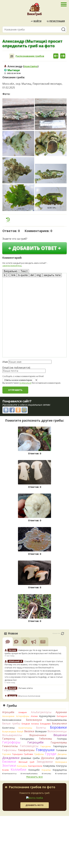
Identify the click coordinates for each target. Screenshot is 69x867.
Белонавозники (11, 719)
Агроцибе (8, 712)
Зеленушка (61, 761)
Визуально (10, 271)
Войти (37, 21)
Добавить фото (34, 805)
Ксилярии (61, 773)
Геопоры (62, 738)
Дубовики (61, 758)
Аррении (61, 712)
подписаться (25, 383)
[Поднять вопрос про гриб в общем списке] (8, 219)
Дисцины (62, 754)
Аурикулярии (47, 716)
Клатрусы (61, 765)
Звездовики (45, 762)
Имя (5, 362)
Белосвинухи (34, 720)
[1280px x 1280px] (18, 114)
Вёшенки (60, 735)
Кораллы (46, 769)
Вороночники (37, 735)
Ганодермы (27, 738)
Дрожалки (47, 758)
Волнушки (41, 731)
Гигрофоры (11, 742)
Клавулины (49, 765)
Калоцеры (22, 765)
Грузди (50, 754)
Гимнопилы (10, 746)
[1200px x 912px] (51, 199)
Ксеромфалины (29, 773)
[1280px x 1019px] (51, 143)
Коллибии (18, 769)
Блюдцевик (45, 723)
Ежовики (9, 761)
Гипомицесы (29, 746)
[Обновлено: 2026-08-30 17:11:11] (62, 633)
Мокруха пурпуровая (29, 696)
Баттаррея (62, 716)
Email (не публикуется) (16, 367)
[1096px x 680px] (51, 173)
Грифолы (39, 754)
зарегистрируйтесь (12, 265)
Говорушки (45, 750)
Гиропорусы (60, 746)
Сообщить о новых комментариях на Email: (23, 376)
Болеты (41, 727)
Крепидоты (9, 773)
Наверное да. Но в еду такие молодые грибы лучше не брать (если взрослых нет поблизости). (33, 652)
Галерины (8, 738)
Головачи (61, 750)
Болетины (8, 727)
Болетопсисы (25, 727)
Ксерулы (46, 773)
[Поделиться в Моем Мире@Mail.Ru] (24, 410)
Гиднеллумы (59, 742)
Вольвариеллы (12, 735)
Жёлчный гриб (26, 762)
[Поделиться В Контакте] (6, 410)
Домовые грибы (30, 758)
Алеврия (22, 712)
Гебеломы (45, 738)
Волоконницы (57, 731)
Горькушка (17, 754)
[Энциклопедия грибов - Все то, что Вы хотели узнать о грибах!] (34, 10)
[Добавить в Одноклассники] (18, 410)
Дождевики (10, 758)
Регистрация (57, 21)
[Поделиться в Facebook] (12, 410)
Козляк (5, 770)
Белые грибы (11, 723)
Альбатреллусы (41, 712)
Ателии (34, 716)
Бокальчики (59, 723)
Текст (24, 271)
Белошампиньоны (57, 719)
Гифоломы (9, 750)
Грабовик (28, 754)
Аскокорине (8, 716)
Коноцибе (34, 769)
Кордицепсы (60, 769)
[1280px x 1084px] (18, 197)
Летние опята (25, 688)
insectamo (31, 66)
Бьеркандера (9, 731)
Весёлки (29, 731)
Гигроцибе (35, 742)
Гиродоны (45, 746)
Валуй (20, 731)
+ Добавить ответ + (34, 248)
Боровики (58, 727)
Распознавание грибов (30, 56)
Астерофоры (22, 716)
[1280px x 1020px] (18, 143)
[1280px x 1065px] (18, 170)
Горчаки (6, 754)
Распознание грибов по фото (32, 787)
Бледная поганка (30, 723)
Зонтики (9, 765)
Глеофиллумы (26, 750)
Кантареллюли (35, 766)
